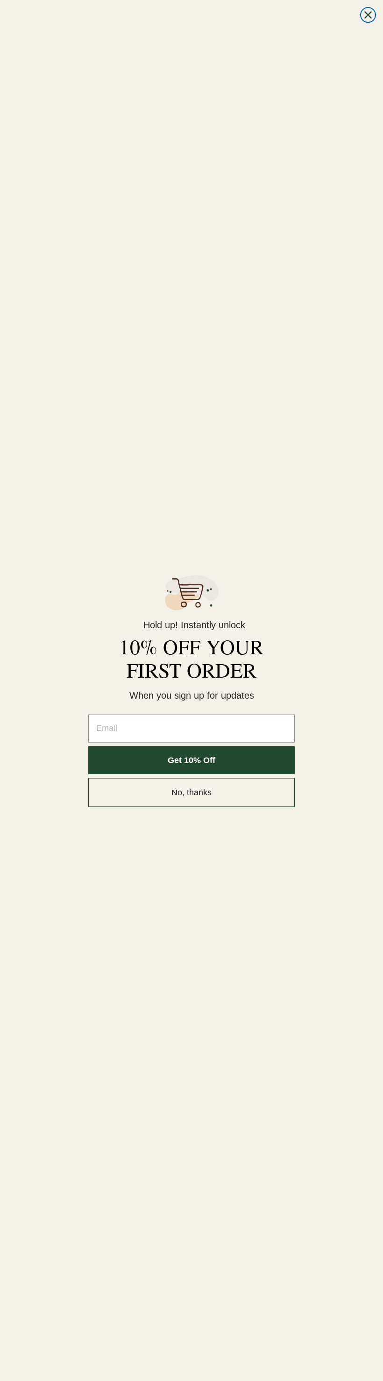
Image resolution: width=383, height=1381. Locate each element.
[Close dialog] (368, 14)
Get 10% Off (191, 760)
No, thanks (191, 792)
